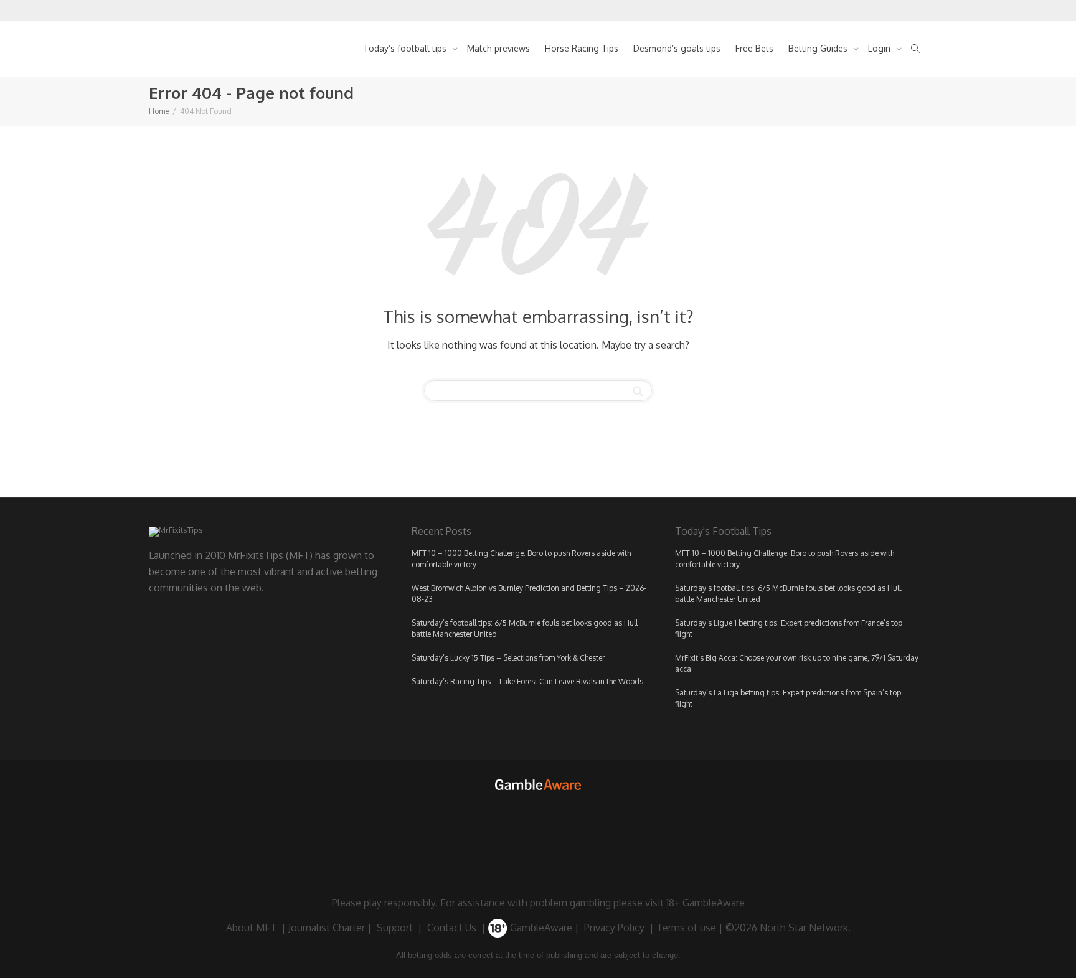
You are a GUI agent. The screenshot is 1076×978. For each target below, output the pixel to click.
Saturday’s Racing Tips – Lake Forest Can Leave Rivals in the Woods (527, 681)
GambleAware (539, 927)
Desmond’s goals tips (676, 48)
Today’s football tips (406, 48)
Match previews (498, 48)
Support (395, 927)
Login (880, 48)
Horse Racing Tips (581, 48)
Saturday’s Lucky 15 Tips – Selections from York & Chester (508, 657)
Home (159, 111)
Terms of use (686, 927)
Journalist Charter (326, 927)
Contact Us (451, 927)
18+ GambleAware (705, 902)
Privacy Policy (614, 927)
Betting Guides (819, 48)
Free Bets (754, 48)
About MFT (251, 927)
